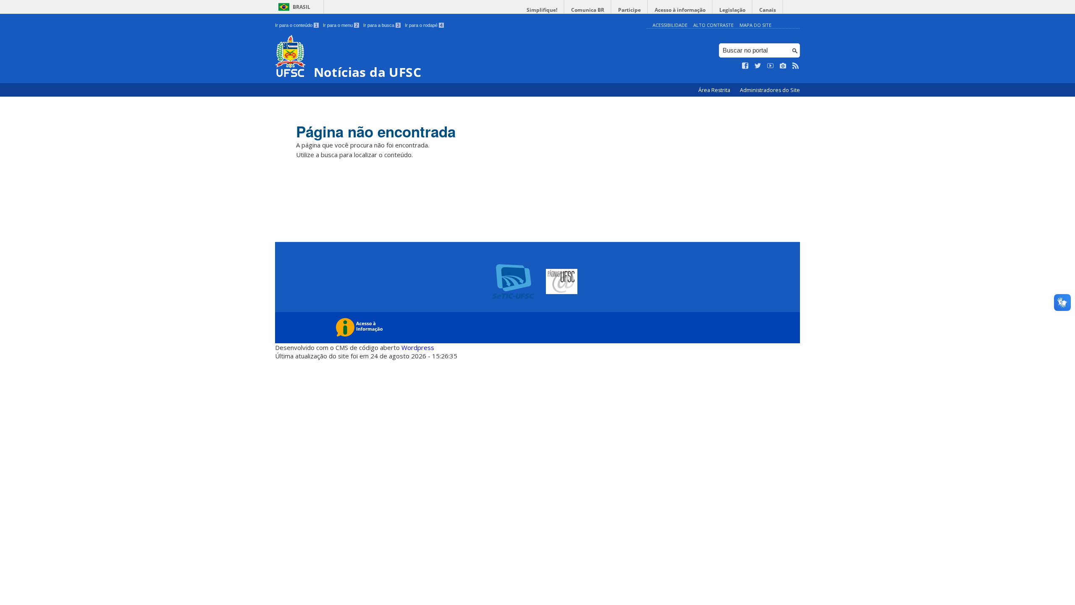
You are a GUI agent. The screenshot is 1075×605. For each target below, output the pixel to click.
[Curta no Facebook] (745, 66)
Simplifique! (542, 9)
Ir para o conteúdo (296, 25)
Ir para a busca (381, 25)
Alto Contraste (713, 25)
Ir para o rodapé (424, 25)
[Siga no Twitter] (758, 66)
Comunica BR (587, 9)
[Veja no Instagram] (783, 66)
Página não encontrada (376, 131)
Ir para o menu (340, 25)
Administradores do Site (770, 90)
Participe (629, 9)
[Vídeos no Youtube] (770, 66)
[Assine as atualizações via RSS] (795, 66)
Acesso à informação (680, 9)
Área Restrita (715, 90)
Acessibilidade (670, 25)
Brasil (301, 7)
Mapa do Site (755, 25)
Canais (767, 9)
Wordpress (417, 347)
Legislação (732, 9)
